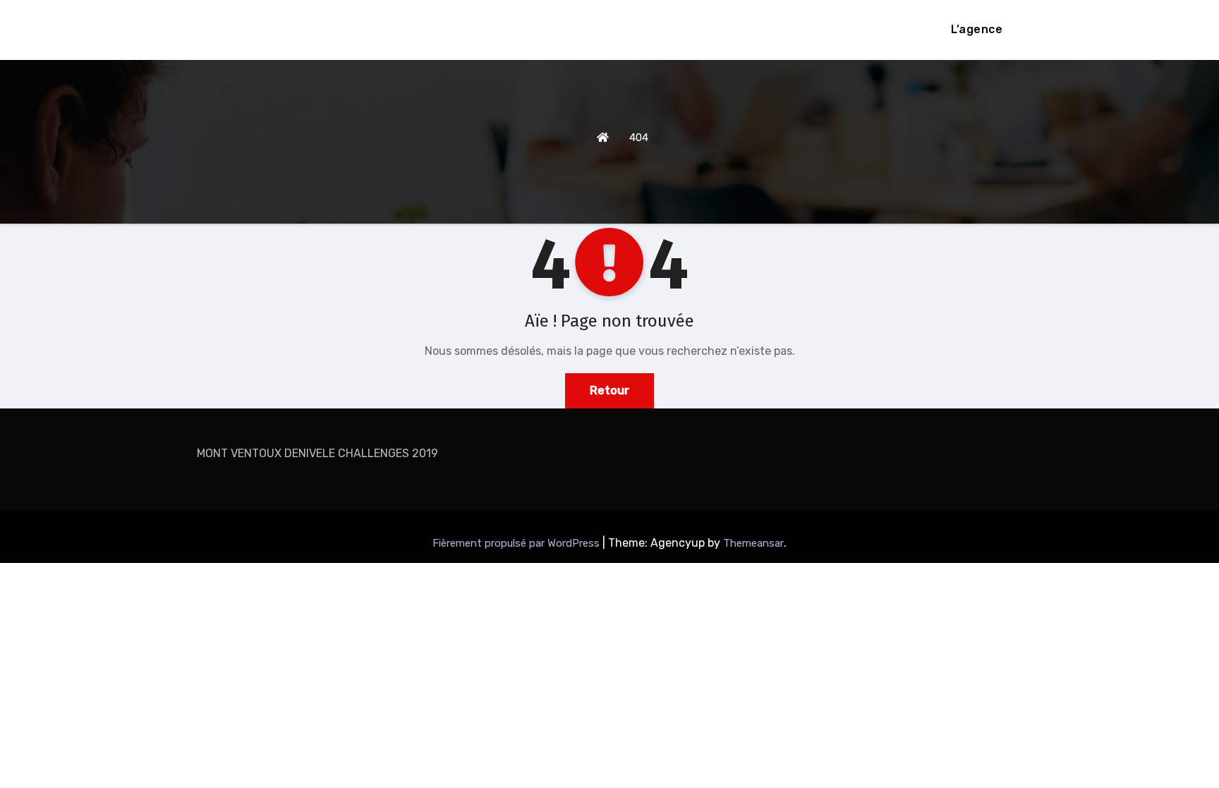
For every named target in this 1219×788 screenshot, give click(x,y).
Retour (609, 390)
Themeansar (753, 543)
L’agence (976, 29)
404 (638, 137)
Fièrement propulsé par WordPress (517, 543)
